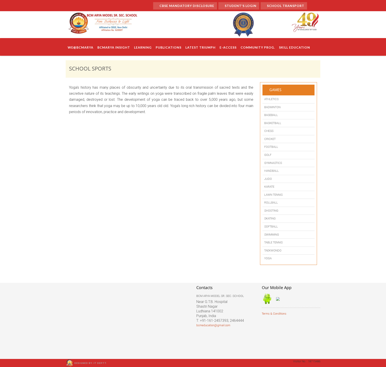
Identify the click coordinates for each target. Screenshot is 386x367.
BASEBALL (271, 115)
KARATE (269, 186)
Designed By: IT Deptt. (90, 363)
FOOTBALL (271, 146)
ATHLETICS (271, 99)
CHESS (268, 131)
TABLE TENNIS (273, 242)
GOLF (267, 155)
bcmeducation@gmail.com (213, 325)
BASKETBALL (272, 123)
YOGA (268, 258)
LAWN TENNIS (273, 194)
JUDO (268, 178)
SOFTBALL (271, 226)
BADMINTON (272, 107)
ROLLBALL (271, 202)
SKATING (270, 218)
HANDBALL (271, 170)
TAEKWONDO (272, 250)
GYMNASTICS (273, 163)
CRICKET (270, 139)
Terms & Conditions (274, 313)
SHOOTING (271, 210)
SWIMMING (271, 234)
